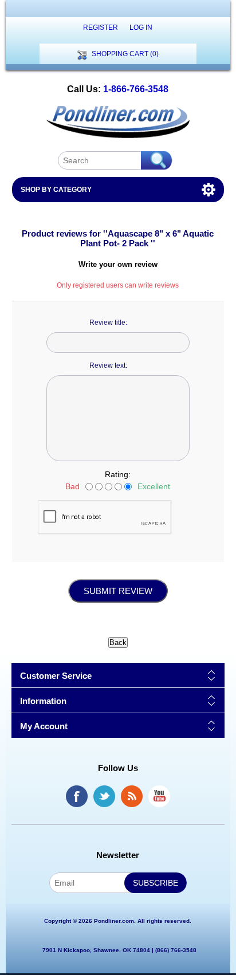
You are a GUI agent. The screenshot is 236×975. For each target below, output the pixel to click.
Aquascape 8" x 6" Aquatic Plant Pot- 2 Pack (147, 238)
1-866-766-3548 (135, 89)
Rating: (118, 474)
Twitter (104, 796)
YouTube (159, 796)
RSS (132, 796)
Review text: (108, 365)
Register (100, 27)
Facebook (77, 796)
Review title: (108, 323)
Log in (140, 27)
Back (118, 642)
